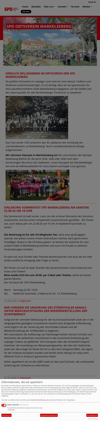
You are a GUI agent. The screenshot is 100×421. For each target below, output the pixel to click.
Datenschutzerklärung (38, 400)
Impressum (71, 400)
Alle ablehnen (6, 415)
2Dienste (10, 410)
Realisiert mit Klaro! (93, 418)
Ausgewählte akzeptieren (49, 415)
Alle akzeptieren (92, 415)
